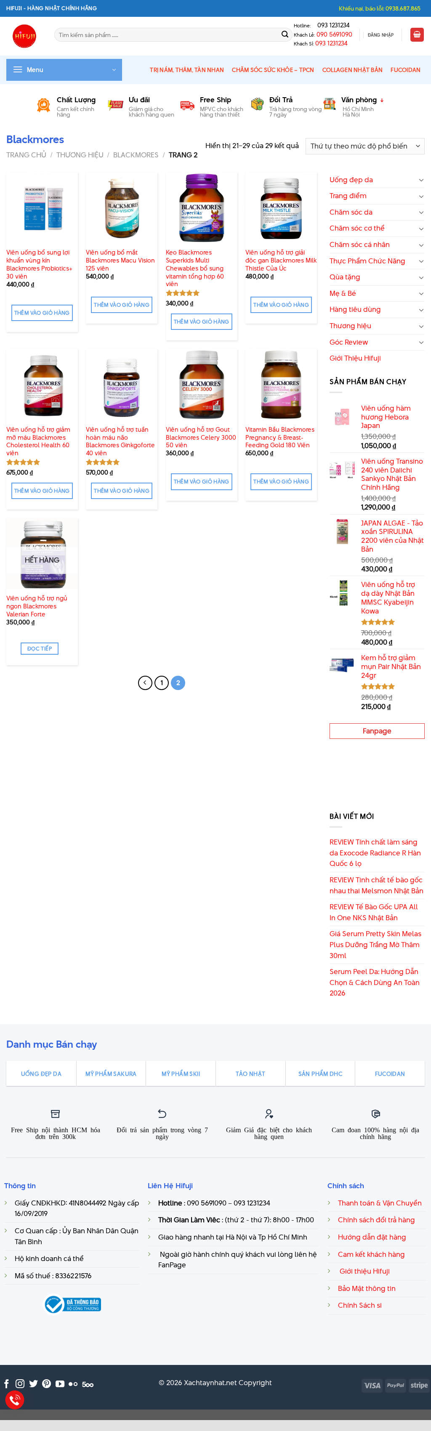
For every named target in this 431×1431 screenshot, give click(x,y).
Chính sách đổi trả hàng (376, 1220)
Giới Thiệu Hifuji (355, 358)
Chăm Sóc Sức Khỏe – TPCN (273, 69)
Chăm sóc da (351, 212)
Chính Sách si (360, 1305)
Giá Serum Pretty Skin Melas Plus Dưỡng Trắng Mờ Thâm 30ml (375, 944)
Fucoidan (405, 69)
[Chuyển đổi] (421, 180)
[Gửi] (285, 35)
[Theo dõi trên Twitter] (33, 1384)
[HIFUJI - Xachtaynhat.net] (24, 36)
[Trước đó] (145, 683)
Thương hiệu (80, 155)
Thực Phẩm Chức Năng (367, 261)
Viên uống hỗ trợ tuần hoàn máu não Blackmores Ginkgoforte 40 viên (120, 441)
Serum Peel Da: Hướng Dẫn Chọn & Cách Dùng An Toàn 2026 (375, 982)
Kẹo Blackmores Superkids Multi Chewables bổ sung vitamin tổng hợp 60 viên (195, 268)
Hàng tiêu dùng (355, 309)
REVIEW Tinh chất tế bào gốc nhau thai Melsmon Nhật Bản (376, 885)
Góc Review (349, 342)
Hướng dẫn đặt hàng (372, 1237)
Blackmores (136, 155)
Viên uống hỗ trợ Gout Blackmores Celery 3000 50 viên (201, 437)
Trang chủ (26, 155)
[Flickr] (73, 1384)
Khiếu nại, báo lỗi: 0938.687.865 (379, 8)
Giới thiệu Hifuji (364, 1271)
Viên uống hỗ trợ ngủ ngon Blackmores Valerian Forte (36, 606)
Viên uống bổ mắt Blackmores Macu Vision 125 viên (120, 260)
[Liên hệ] (14, 1400)
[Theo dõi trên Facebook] (6, 1384)
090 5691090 (334, 34)
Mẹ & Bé (343, 293)
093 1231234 (331, 25)
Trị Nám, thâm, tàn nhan (187, 69)
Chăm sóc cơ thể (357, 228)
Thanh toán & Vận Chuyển (380, 1203)
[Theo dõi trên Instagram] (20, 1384)
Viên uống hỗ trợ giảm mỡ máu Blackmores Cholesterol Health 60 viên (38, 441)
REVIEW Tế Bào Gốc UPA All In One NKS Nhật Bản (374, 912)
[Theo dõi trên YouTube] (60, 1384)
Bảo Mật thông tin (367, 1288)
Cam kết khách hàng (371, 1254)
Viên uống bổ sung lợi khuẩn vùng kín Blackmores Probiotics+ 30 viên (39, 264)
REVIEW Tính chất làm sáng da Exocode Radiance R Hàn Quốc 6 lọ (375, 852)
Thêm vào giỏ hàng (42, 312)
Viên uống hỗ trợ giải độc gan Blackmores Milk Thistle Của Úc (281, 260)
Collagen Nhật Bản (352, 69)
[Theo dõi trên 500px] (87, 1384)
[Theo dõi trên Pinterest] (46, 1384)
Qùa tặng (345, 277)
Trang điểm (348, 196)
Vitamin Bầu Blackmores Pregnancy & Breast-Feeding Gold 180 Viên (279, 437)
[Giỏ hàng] (417, 35)
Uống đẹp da (351, 180)
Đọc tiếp (39, 648)
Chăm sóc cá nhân (360, 244)
